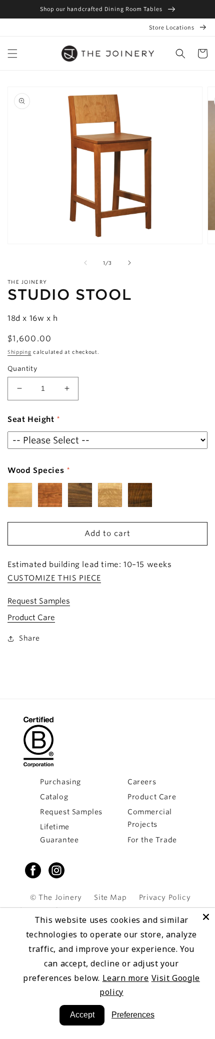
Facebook (33, 870)
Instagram (56, 870)
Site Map (110, 897)
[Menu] (13, 54)
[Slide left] (85, 263)
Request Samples (39, 601)
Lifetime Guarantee (59, 833)
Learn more (125, 977)
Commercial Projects (150, 818)
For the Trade (152, 840)
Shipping (20, 352)
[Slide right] (129, 263)
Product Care (31, 617)
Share (29, 638)
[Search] (181, 54)
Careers (142, 782)
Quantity (22, 368)
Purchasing (60, 782)
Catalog (54, 797)
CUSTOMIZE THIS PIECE (54, 578)
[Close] (206, 917)
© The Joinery (56, 897)
